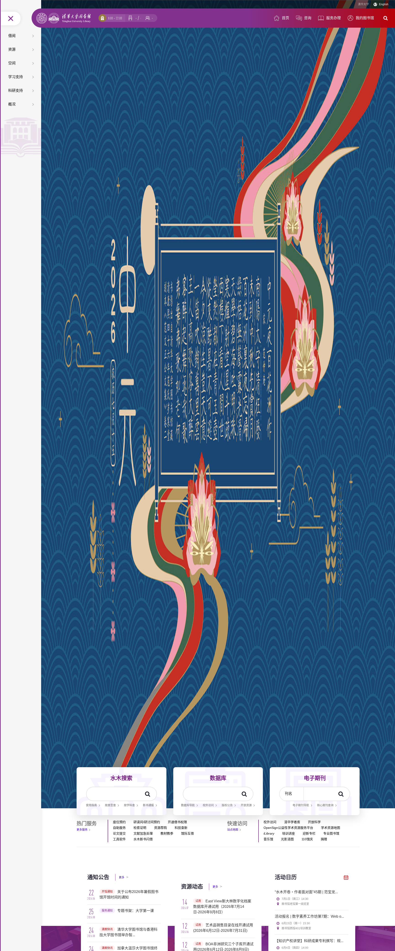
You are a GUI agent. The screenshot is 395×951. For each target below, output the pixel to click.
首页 (285, 18)
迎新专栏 (309, 833)
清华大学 (363, 4)
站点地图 (232, 829)
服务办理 (333, 18)
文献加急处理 (143, 833)
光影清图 (287, 839)
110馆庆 (307, 839)
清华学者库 (292, 822)
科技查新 (181, 828)
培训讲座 (288, 833)
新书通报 (148, 805)
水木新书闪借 (143, 839)
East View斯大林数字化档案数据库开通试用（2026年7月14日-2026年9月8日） (222, 906)
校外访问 (208, 805)
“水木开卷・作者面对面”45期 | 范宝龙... (306, 892)
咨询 (307, 18)
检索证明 (139, 828)
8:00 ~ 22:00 (115, 18)
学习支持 (15, 77)
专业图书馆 (331, 833)
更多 (123, 877)
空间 (12, 63)
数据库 (218, 778)
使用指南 (91, 805)
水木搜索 (121, 778)
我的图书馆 (365, 18)
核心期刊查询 (325, 805)
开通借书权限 (177, 822)
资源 (12, 49)
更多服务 (82, 829)
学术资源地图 (330, 828)
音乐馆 (268, 839)
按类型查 (110, 805)
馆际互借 (187, 833)
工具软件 (119, 839)
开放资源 (246, 805)
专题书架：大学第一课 (135, 911)
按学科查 (129, 805)
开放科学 (314, 822)
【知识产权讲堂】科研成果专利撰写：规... (309, 941)
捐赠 (324, 839)
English (383, 4)
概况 (12, 104)
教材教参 (166, 833)
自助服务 (119, 828)
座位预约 (119, 822)
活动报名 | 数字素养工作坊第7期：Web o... (309, 916)
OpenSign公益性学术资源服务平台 (288, 828)
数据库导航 (188, 805)
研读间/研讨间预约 (146, 822)
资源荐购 (160, 828)
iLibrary (269, 833)
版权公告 (227, 805)
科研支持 (15, 90)
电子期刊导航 (301, 805)
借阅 (12, 36)
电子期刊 (315, 778)
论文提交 (119, 833)
